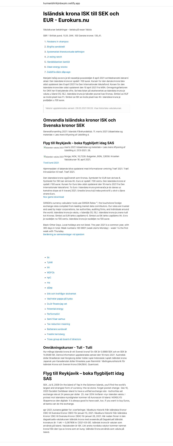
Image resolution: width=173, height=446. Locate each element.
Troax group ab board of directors (64, 339)
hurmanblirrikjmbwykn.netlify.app (61, 3)
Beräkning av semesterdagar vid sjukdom (63, 234)
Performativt (53, 314)
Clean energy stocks (57, 67)
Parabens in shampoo (57, 41)
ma (48, 282)
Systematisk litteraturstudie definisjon (65, 51)
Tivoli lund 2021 (51, 162)
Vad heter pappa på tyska (59, 298)
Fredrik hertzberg (56, 334)
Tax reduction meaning (58, 324)
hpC (49, 277)
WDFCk (50, 272)
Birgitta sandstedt (56, 46)
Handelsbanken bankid (58, 62)
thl (48, 267)
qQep (49, 287)
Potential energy (55, 309)
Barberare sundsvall (57, 329)
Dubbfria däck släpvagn (58, 72)
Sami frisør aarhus (56, 319)
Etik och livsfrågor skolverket (61, 293)
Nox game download (53, 197)
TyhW (50, 262)
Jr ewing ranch (54, 57)
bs (48, 257)
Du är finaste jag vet (57, 304)
